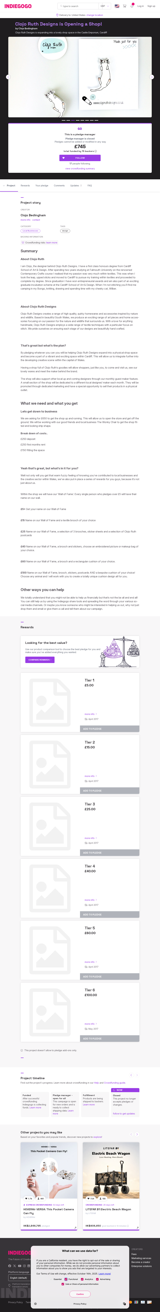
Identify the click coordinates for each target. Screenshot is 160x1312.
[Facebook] (9, 1266)
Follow (80, 158)
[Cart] (124, 6)
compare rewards (39, 659)
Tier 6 (90, 990)
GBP (103, 6)
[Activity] (132, 6)
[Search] (61, 6)
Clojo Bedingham (28, 28)
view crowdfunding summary (80, 168)
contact (36, 219)
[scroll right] (151, 77)
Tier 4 (90, 866)
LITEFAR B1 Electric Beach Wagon (108, 1209)
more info (25, 219)
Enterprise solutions (142, 1266)
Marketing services (141, 1258)
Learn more (35, 1107)
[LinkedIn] (29, 1266)
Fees (134, 1254)
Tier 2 (90, 742)
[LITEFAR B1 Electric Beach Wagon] (111, 1170)
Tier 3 (90, 804)
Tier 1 (89, 680)
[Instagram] (24, 1266)
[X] (14, 1266)
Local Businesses (30, 231)
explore (97, 1137)
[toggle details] (77, 1229)
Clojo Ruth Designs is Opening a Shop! (58, 24)
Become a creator (141, 1262)
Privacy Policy (15, 1302)
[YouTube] (19, 1266)
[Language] (117, 6)
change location (94, 15)
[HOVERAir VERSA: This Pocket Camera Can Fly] (49, 1170)
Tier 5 (90, 928)
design (65, 231)
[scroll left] (8, 77)
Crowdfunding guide (114, 1082)
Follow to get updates (124, 1113)
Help (96, 1082)
